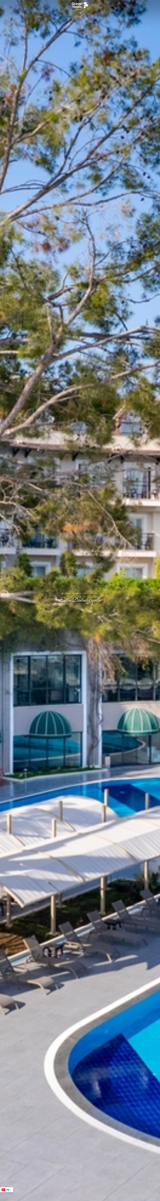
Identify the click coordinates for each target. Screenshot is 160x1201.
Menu (6, 6)
